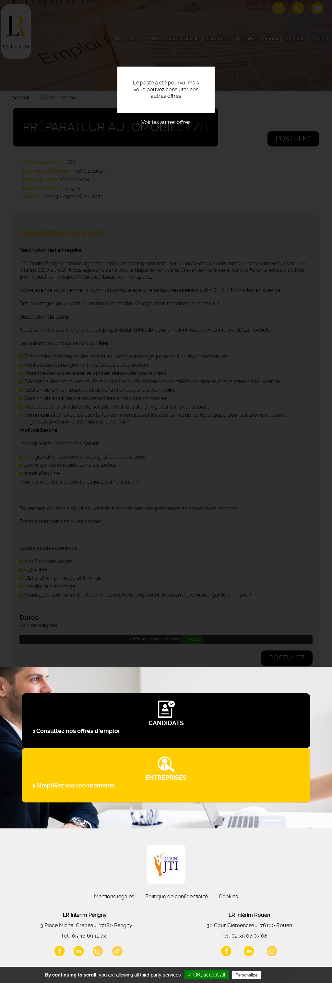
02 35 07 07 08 (249, 936)
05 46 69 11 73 (89, 936)
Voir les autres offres (166, 122)
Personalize (246, 975)
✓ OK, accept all (206, 974)
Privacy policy (278, 974)
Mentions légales (114, 896)
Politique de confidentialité (176, 896)
